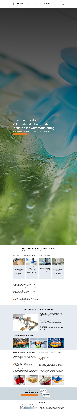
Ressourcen (41, 3)
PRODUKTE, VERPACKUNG (56, 342)
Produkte (21, 3)
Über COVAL (48, 3)
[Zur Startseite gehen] (16, 3)
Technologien (34, 3)
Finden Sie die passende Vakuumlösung (20, 134)
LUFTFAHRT (38, 342)
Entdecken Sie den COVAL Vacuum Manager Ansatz (26, 301)
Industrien (27, 3)
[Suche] (63, 6)
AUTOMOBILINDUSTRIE (21, 342)
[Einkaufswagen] (59, 4)
